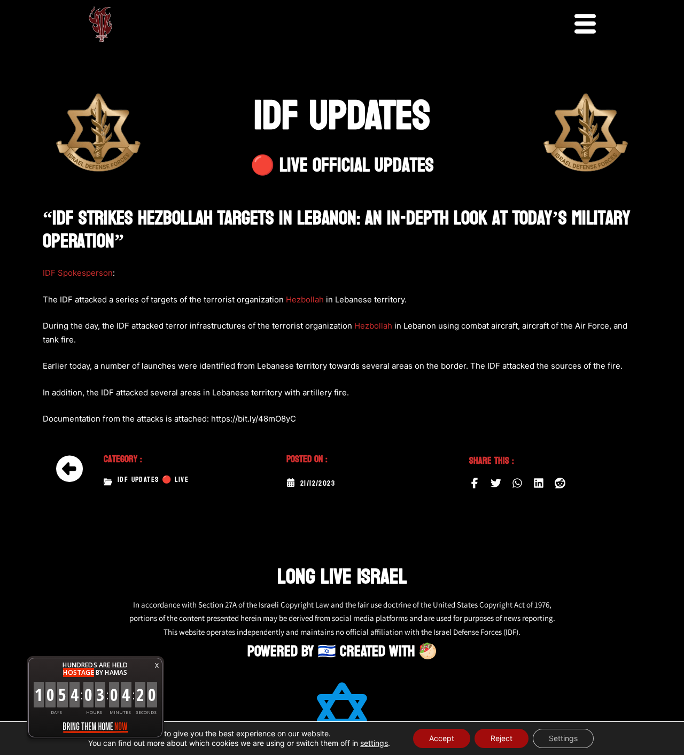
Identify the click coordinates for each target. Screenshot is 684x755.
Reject (501, 738)
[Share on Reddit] (560, 483)
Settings (563, 738)
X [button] (157, 665)
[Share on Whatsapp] (517, 483)
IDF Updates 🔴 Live (153, 480)
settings (374, 743)
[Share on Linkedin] (538, 483)
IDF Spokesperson (78, 273)
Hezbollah (305, 299)
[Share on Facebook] (474, 483)
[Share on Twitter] (496, 483)
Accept (441, 738)
